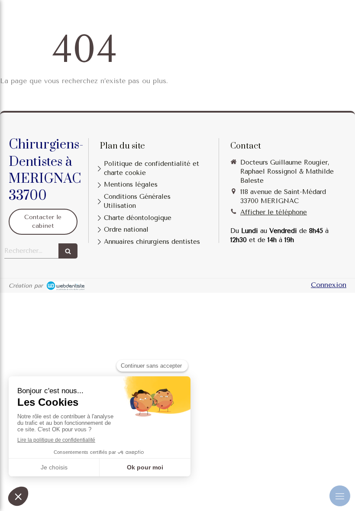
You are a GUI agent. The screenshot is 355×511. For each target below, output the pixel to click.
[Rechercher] (67, 251)
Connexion (328, 285)
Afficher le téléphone (273, 212)
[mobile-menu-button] (340, 496)
